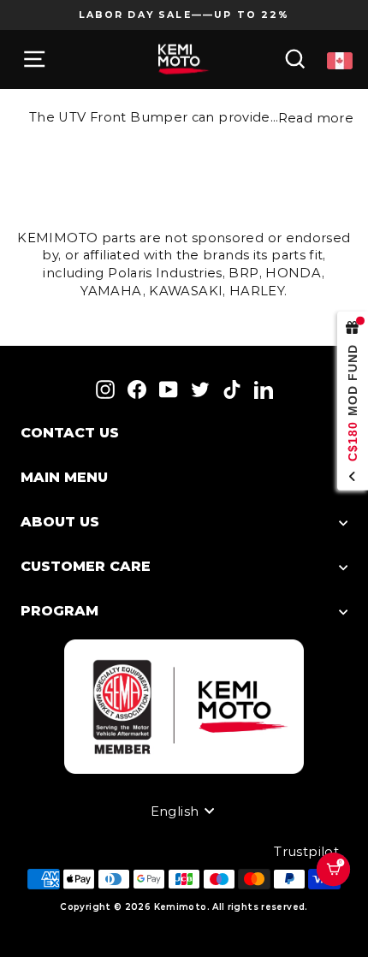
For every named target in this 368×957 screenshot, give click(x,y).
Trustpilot (306, 851)
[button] (341, 891)
